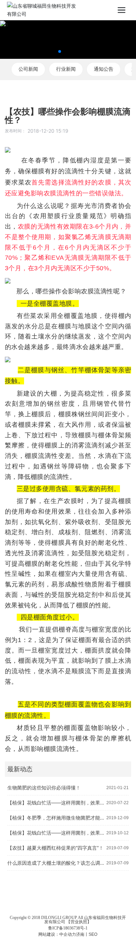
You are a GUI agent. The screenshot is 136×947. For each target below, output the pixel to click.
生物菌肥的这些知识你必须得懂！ (44, 788)
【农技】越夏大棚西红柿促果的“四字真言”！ (55, 848)
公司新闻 (28, 69)
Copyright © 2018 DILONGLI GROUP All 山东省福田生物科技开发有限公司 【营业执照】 (68, 919)
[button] (59, 51)
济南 (80, 934)
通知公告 (103, 69)
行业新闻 (66, 69)
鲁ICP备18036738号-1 (68, 928)
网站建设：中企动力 (57, 934)
